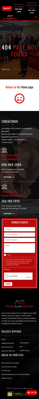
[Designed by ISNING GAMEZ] (19, 393)
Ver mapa (8, 177)
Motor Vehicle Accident (10, 363)
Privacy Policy (6, 378)
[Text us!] (32, 392)
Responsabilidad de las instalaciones (15, 374)
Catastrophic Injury (9, 367)
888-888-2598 (11, 164)
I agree (9, 255)
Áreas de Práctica (8, 351)
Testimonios (24, 343)
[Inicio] (10, 17)
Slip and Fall (6, 370)
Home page (27, 87)
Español (6, 8)
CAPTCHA (7, 269)
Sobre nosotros (7, 343)
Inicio (3, 339)
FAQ (21, 346)
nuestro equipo (7, 347)
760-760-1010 (10, 201)
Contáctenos (25, 350)
